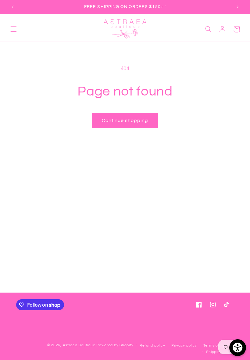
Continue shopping (125, 120)
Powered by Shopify (114, 345)
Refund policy (152, 345)
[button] (13, 29)
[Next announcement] (237, 6)
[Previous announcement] (12, 6)
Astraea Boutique (80, 345)
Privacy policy (184, 345)
